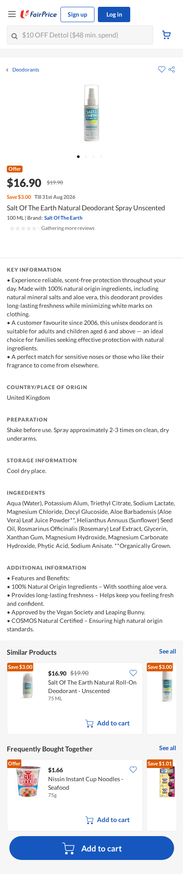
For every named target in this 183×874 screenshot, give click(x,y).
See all (167, 651)
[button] (171, 69)
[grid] (91, 699)
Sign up (77, 14)
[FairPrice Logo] (38, 14)
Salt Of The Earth (63, 218)
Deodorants (25, 69)
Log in (114, 14)
